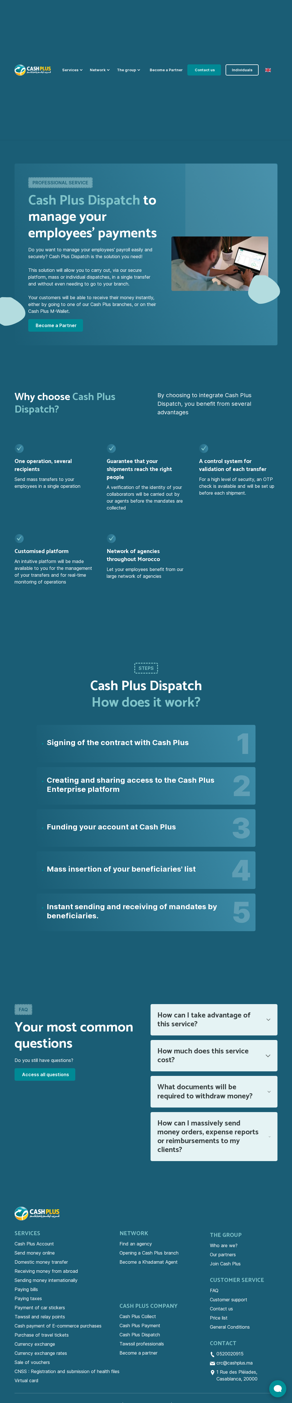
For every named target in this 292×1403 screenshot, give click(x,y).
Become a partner (138, 1353)
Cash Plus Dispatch (139, 1334)
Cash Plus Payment (139, 1325)
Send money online (35, 1253)
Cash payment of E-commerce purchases (58, 1326)
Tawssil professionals (141, 1344)
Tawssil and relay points (40, 1317)
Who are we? (224, 1245)
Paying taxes (28, 1298)
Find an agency (135, 1244)
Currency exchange (35, 1344)
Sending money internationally (46, 1280)
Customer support (228, 1299)
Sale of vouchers (32, 1362)
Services (27, 1233)
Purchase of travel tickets (42, 1335)
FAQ (214, 1290)
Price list (219, 1318)
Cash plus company (148, 1306)
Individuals (242, 70)
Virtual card (26, 1380)
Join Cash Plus (225, 1264)
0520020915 (230, 1354)
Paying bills (26, 1289)
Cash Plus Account (34, 1244)
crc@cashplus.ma (234, 1363)
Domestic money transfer (41, 1262)
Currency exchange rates (41, 1353)
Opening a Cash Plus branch (149, 1253)
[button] (74, 70)
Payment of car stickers (40, 1307)
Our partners (223, 1254)
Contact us (221, 1309)
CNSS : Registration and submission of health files (67, 1371)
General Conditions (230, 1327)
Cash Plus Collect (137, 1316)
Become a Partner (166, 70)
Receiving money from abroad (46, 1271)
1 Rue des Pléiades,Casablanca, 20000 (236, 1375)
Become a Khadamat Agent (148, 1262)
